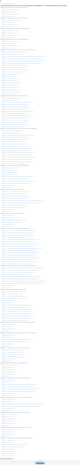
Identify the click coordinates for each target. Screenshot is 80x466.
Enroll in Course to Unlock (40, 463)
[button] (0, 0)
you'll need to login (43, 462)
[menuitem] (0, 2)
